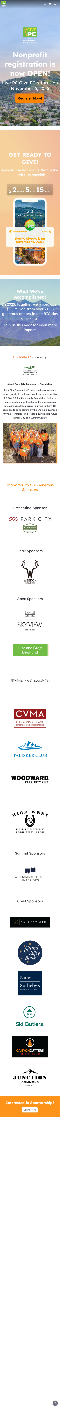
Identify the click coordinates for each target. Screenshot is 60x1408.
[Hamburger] (55, 3)
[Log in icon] (50, 3)
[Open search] (44, 3)
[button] (30, 370)
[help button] (55, 1403)
